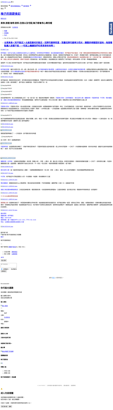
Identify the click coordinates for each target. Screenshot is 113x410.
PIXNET (43, 385)
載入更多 (3, 260)
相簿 (5, 31)
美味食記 (14, 252)
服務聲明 (73, 385)
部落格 (6, 33)
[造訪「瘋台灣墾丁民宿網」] (7, 351)
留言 (14, 247)
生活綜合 (15, 27)
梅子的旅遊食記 (10, 13)
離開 (10, 406)
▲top (2, 257)
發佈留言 (3, 271)
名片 (5, 35)
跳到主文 (3, 18)
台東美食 (14, 254)
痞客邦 (10, 247)
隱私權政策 (66, 385)
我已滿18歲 (4, 406)
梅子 (2, 237)
